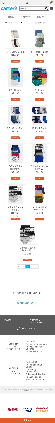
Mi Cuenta (30, 341)
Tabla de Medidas (34, 351)
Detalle (15, 61)
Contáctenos (28, 329)
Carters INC (31, 362)
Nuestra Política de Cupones (35, 348)
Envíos (7, 320)
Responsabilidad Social (34, 366)
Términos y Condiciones (32, 370)
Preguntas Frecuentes (36, 344)
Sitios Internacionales (36, 379)
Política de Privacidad (36, 374)
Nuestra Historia (33, 377)
